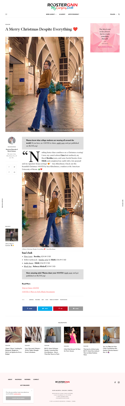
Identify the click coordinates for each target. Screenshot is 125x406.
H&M (43, 299)
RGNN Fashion (63, 299)
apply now (61, 143)
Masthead (18, 379)
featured (37, 299)
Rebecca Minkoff (54, 299)
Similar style (43, 260)
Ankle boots (28, 263)
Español (70, 390)
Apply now (68, 273)
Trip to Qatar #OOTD (30, 288)
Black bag (28, 266)
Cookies (68, 401)
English (64, 390)
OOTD (46, 299)
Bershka (31, 299)
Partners (27, 379)
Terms (73, 401)
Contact (36, 379)
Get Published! (25, 385)
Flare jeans (28, 256)
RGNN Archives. (56, 390)
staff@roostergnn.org (62, 398)
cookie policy (17, 394)
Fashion (7, 24)
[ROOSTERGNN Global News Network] (62, 6)
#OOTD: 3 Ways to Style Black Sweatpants (38, 292)
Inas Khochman (12, 146)
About (10, 379)
